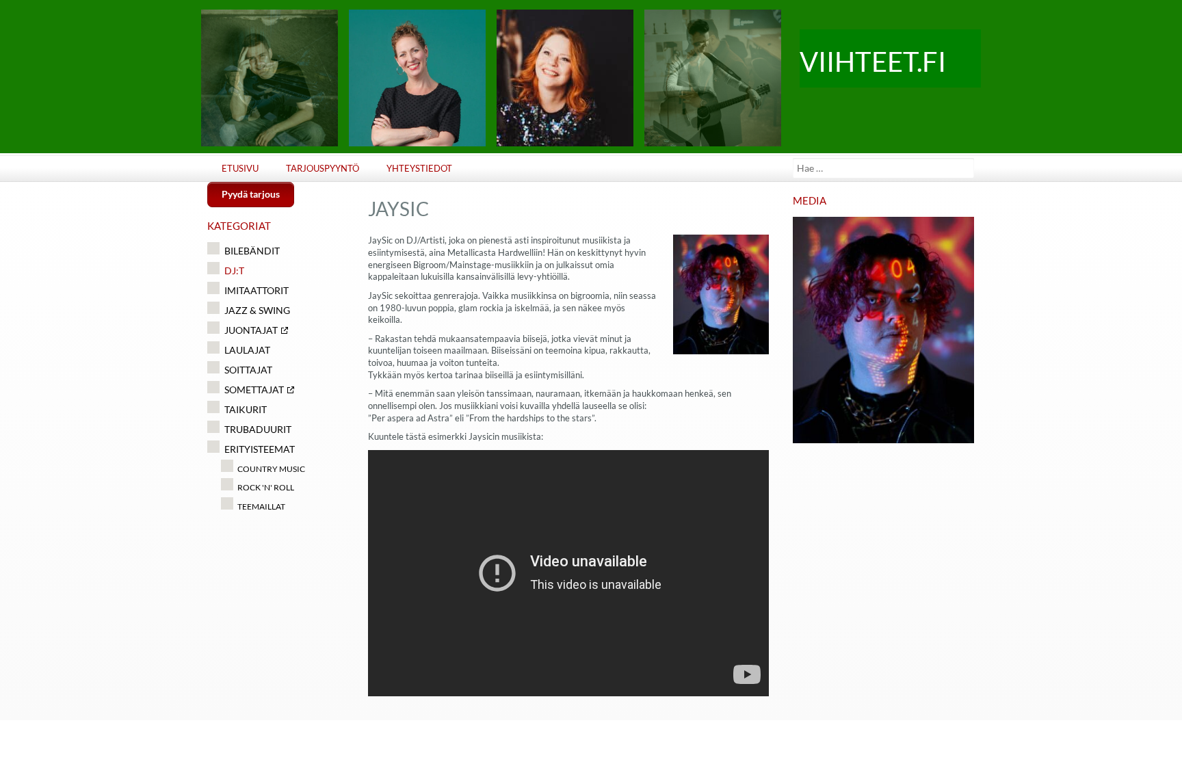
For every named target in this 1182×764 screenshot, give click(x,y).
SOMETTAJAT (254, 389)
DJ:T (234, 270)
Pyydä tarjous (251, 194)
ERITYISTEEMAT (259, 449)
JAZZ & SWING (257, 310)
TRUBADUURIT (257, 429)
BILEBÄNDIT (252, 250)
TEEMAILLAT (261, 506)
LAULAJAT (247, 350)
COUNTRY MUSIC (271, 469)
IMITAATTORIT (256, 290)
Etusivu (240, 168)
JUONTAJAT (251, 330)
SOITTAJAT (248, 370)
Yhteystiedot (419, 168)
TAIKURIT (245, 409)
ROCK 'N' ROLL (265, 487)
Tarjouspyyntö (322, 168)
